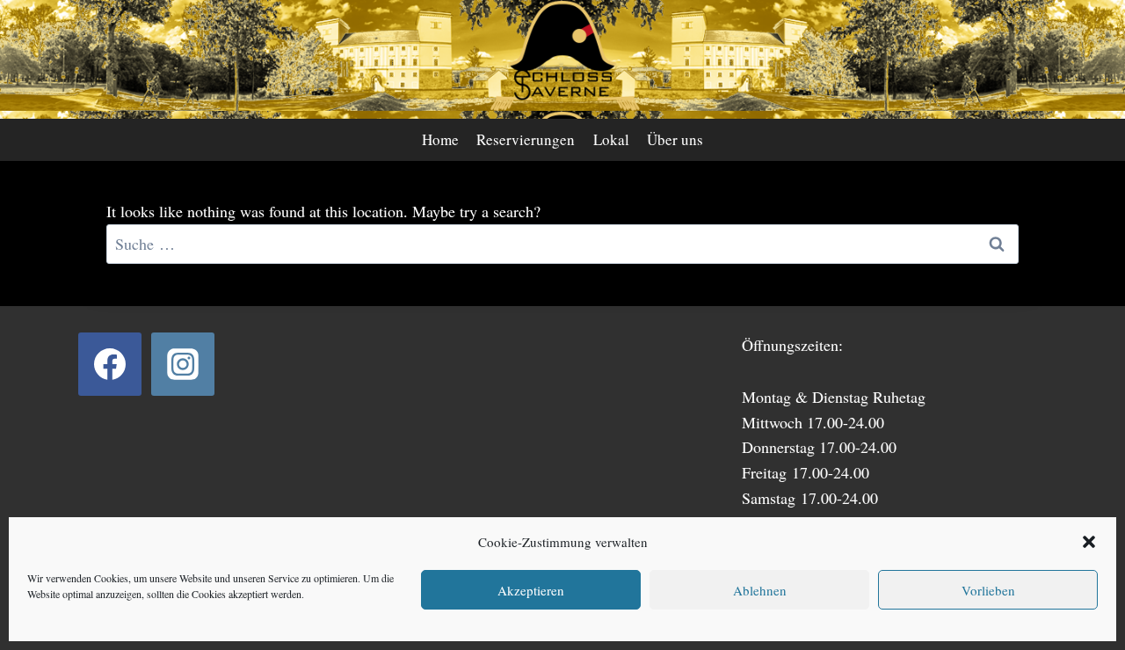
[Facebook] (110, 364)
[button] (1089, 542)
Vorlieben (988, 590)
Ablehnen (760, 590)
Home (440, 139)
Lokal (611, 139)
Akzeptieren (530, 590)
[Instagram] (182, 364)
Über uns (675, 139)
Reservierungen (525, 139)
